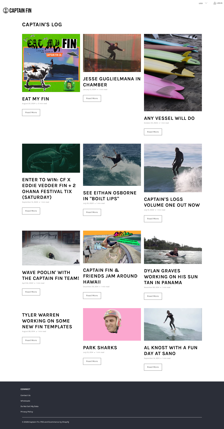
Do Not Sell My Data (29, 406)
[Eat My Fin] (51, 63)
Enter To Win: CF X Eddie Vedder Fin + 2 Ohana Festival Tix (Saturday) (49, 188)
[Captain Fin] (17, 11)
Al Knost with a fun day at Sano (171, 350)
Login (219, 3)
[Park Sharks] (112, 324)
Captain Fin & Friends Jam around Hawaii (110, 276)
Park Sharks (100, 347)
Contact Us (25, 395)
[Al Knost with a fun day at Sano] (173, 324)
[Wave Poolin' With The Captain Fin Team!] (51, 248)
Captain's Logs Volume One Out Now (172, 202)
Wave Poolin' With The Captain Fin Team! (50, 275)
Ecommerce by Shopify (58, 422)
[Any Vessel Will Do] (173, 72)
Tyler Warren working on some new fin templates (47, 321)
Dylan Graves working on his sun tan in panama (171, 276)
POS (42, 422)
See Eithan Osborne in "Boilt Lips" (110, 195)
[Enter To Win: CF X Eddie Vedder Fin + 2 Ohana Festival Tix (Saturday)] (51, 158)
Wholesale (25, 401)
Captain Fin (34, 422)
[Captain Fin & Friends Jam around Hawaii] (112, 247)
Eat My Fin (35, 99)
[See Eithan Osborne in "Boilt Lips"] (112, 165)
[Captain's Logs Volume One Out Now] (173, 168)
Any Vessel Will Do (169, 118)
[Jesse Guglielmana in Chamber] (112, 53)
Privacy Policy (27, 412)
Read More (31, 112)
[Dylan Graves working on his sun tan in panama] (173, 247)
